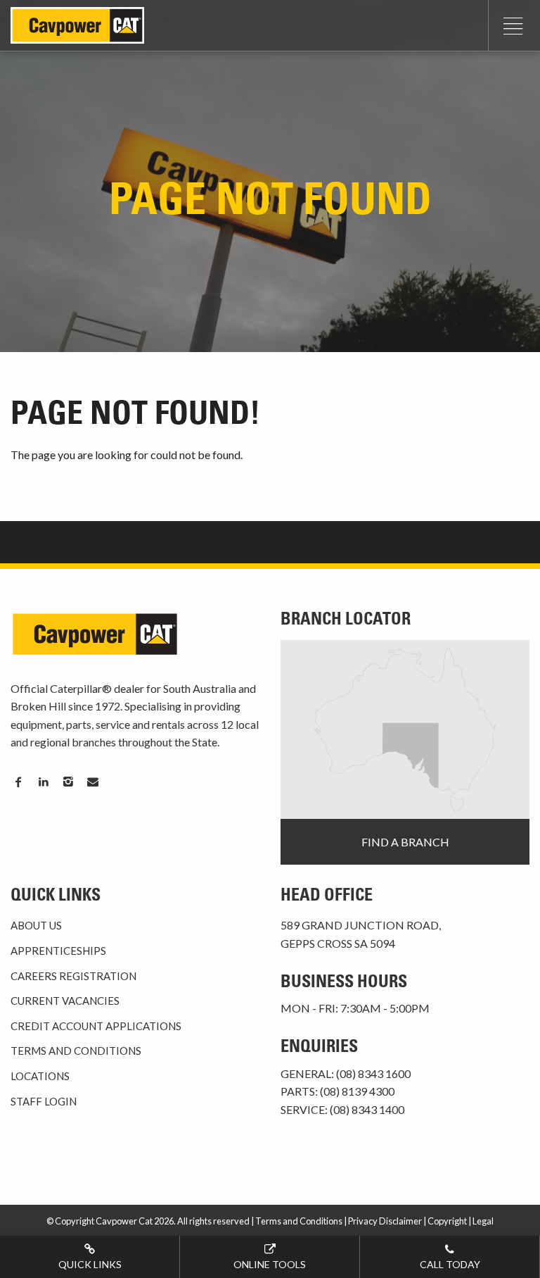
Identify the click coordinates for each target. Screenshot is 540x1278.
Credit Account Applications (96, 1026)
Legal (483, 1221)
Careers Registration (73, 976)
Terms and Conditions (76, 1050)
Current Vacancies (65, 1000)
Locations (40, 1076)
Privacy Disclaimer (385, 1221)
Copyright (447, 1221)
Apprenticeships (58, 950)
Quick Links (90, 1264)
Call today (450, 1264)
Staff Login (44, 1101)
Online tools (269, 1264)
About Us (36, 925)
